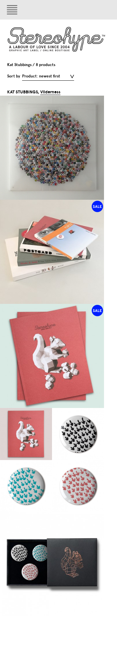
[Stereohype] (56, 39)
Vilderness (50, 92)
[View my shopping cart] (89, 10)
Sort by (13, 76)
